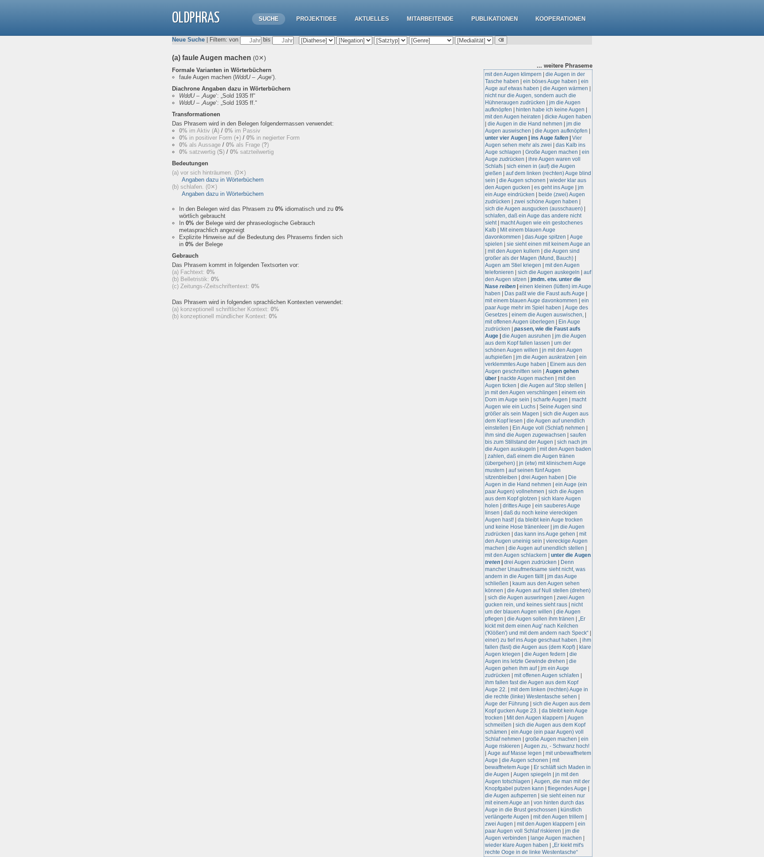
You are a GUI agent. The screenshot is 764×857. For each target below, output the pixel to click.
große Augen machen (551, 739)
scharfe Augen (550, 399)
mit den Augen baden (565, 449)
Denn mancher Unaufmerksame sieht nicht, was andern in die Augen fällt (535, 569)
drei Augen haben (542, 477)
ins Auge (549, 138)
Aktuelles (372, 18)
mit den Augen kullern (514, 251)
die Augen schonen (522, 180)
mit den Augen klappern (545, 824)
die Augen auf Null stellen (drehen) (549, 590)
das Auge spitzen (545, 237)
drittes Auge (517, 506)
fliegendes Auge (567, 788)
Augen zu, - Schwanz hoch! (556, 746)
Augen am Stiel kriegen (513, 265)
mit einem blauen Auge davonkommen (531, 300)
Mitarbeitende (430, 18)
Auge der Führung (507, 704)
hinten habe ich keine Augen (550, 110)
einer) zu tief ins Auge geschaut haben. (531, 640)
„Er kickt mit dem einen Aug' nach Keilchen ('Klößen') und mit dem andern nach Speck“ (536, 626)
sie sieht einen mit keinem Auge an (548, 244)
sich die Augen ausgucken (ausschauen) (534, 209)
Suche (269, 18)
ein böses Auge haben (550, 81)
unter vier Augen (506, 138)
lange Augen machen (556, 838)
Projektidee (316, 18)
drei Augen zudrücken (530, 562)
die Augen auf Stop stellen (551, 385)
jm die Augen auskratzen (545, 357)
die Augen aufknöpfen (561, 131)
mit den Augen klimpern (513, 74)
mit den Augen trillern (558, 817)
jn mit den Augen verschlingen (521, 392)
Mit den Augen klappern (535, 718)
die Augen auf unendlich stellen (546, 548)
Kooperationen (560, 18)
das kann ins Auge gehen (544, 534)
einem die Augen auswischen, (548, 315)
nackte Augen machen (527, 378)
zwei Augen (499, 824)
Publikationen (494, 18)
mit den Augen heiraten (513, 117)
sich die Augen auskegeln (549, 272)
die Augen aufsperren (511, 795)
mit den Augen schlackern (516, 555)
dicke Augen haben (568, 117)
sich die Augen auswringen (520, 597)
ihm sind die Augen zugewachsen (525, 435)
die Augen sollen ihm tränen (540, 619)
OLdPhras (196, 18)
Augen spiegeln (532, 774)
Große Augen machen (551, 152)
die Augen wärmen (565, 88)
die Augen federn (544, 654)
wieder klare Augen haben (516, 845)
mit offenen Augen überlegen (519, 322)
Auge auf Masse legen (515, 753)
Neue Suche (188, 39)
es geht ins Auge (554, 187)
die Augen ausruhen (526, 336)
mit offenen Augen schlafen (546, 675)
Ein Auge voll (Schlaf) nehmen (548, 428)
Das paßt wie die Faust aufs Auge (544, 293)
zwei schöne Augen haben (546, 201)
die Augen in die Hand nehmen (525, 124)
